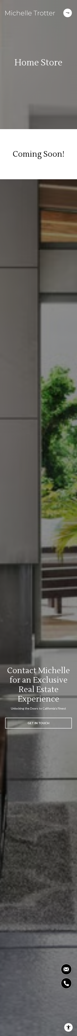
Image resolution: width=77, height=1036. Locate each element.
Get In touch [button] (38, 723)
